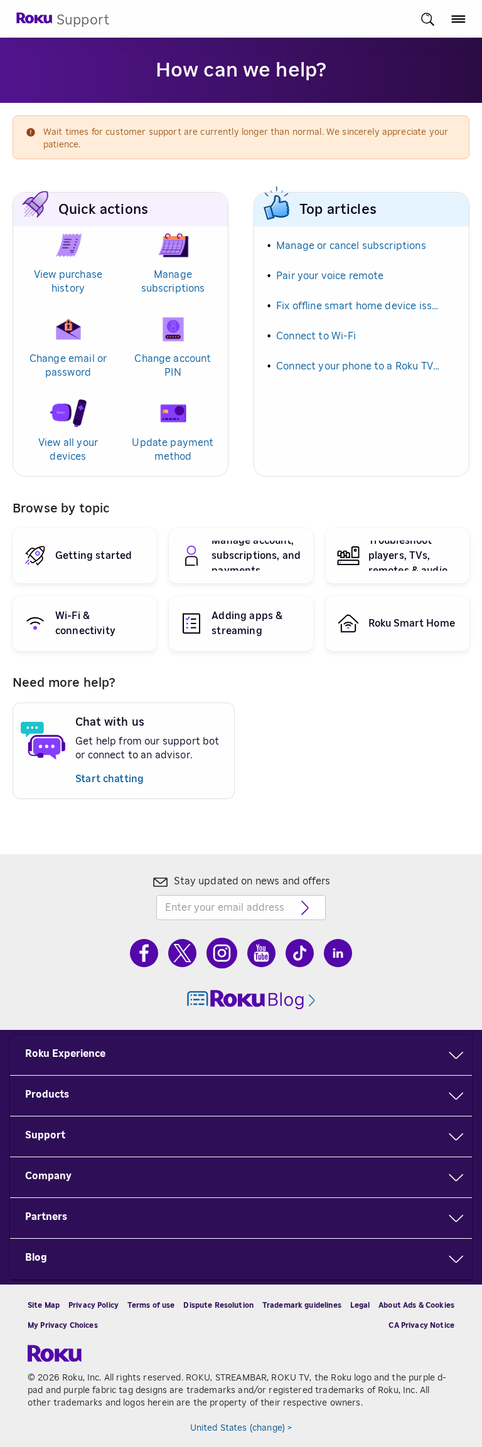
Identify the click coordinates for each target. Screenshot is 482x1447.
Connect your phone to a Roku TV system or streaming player (358, 366)
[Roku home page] (34, 22)
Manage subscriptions (173, 282)
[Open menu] (458, 19)
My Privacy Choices (63, 1325)
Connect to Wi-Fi (316, 336)
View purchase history (68, 282)
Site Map (44, 1305)
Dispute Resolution (218, 1305)
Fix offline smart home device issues (358, 306)
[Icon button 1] (427, 19)
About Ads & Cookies (416, 1305)
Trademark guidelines (301, 1305)
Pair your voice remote (329, 276)
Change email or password (68, 366)
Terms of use (151, 1305)
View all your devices (68, 450)
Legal (360, 1305)
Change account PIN (172, 366)
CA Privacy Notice (421, 1325)
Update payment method (172, 450)
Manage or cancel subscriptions (351, 246)
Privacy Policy (93, 1305)
